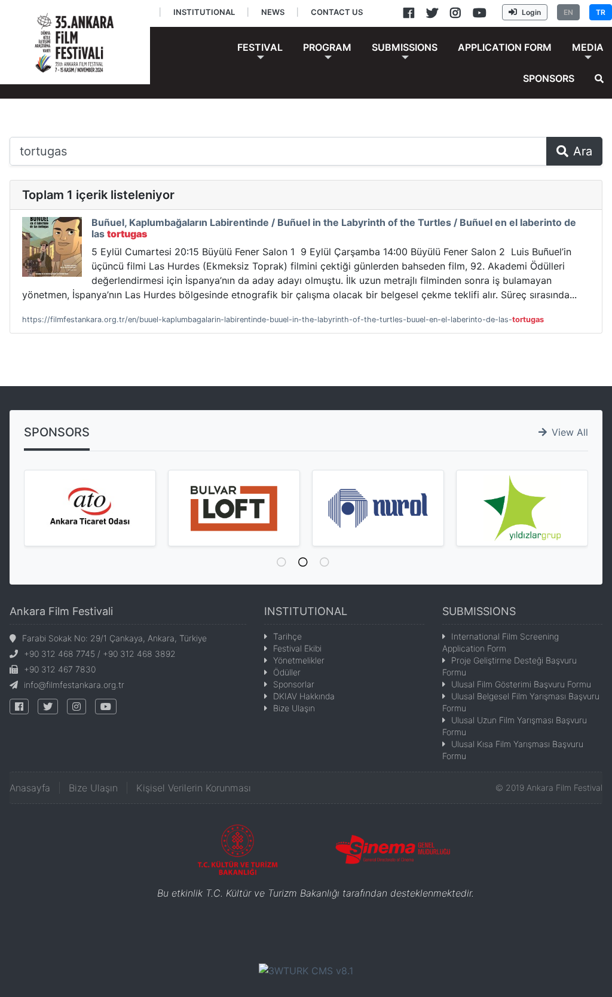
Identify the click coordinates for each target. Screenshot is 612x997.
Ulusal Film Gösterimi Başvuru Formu (521, 684)
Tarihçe (287, 636)
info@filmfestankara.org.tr (74, 685)
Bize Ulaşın (294, 708)
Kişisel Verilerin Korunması (193, 788)
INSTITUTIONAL (305, 611)
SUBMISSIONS (479, 611)
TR (600, 12)
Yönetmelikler (299, 660)
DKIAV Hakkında (304, 696)
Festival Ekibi (297, 648)
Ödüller (287, 672)
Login (531, 12)
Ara (582, 151)
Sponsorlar (293, 684)
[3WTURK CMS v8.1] (306, 969)
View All (570, 432)
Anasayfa (30, 788)
